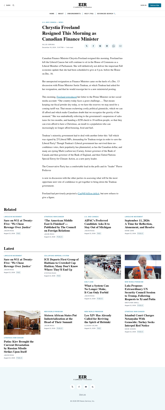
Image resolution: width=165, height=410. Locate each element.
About (61, 13)
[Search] (13, 5)
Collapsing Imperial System (56, 256)
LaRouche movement (13, 217)
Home (52, 13)
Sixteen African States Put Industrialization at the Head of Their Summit (60, 318)
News (61, 22)
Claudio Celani (91, 325)
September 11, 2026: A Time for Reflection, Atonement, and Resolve (139, 223)
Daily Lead (88, 282)
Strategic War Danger (54, 217)
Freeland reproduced (67, 96)
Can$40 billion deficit (88, 193)
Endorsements (74, 13)
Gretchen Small (132, 303)
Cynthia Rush (50, 273)
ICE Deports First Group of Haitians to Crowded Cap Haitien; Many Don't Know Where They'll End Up (61, 264)
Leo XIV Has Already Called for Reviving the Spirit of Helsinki (97, 318)
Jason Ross (9, 231)
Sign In (144, 5)
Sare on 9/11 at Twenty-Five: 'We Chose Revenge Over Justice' (18, 223)
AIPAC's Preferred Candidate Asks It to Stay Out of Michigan (97, 223)
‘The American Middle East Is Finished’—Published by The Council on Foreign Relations (60, 225)
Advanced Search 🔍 (106, 13)
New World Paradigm (134, 282)
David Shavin (130, 329)
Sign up (82, 394)
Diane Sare (129, 231)
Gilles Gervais (48, 44)
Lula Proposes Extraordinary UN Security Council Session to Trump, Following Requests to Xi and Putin (140, 292)
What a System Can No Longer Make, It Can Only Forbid (96, 288)
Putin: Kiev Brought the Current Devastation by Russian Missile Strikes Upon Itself (19, 346)
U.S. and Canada (49, 22)
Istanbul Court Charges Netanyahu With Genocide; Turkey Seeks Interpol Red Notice (139, 320)
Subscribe (154, 5)
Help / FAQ (88, 13)
